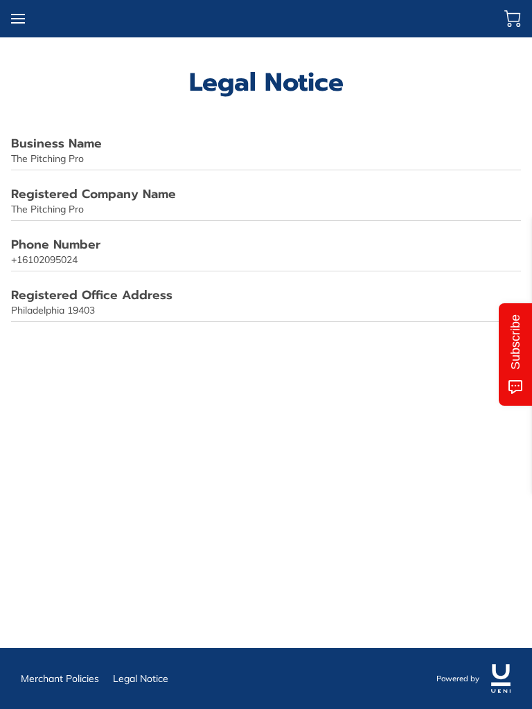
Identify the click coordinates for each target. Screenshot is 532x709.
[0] (512, 18)
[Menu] (18, 19)
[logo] (500, 678)
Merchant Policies (60, 678)
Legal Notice (140, 678)
